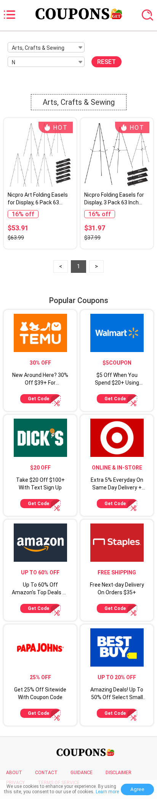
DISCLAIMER (118, 772)
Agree (137, 789)
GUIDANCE (81, 772)
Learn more (107, 791)
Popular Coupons (78, 300)
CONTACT (46, 772)
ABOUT (14, 772)
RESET (106, 61)
